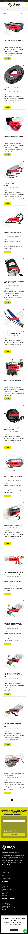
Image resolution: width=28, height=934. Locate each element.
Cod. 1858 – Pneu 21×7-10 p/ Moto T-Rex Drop (14, 88)
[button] (25, 931)
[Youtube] (9, 864)
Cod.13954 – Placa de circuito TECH (13, 525)
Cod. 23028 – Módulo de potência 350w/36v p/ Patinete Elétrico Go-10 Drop (13, 675)
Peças (9, 9)
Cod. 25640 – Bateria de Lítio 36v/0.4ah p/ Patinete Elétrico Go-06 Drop (14, 332)
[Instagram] (4, 864)
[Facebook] (2, 864)
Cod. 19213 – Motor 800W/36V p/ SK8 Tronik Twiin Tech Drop (13, 477)
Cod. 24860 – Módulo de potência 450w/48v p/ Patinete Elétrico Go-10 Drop (13, 625)
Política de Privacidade (15, 924)
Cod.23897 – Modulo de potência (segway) (12, 184)
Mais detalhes (14, 927)
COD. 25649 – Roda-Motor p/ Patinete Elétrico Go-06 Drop (13, 428)
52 (19, 800)
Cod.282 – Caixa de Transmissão (12, 380)
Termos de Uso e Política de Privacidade (11, 829)
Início (2, 9)
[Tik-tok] (7, 864)
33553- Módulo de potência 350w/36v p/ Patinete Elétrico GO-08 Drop (13, 573)
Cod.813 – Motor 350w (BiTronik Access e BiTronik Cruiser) (14, 774)
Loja (6, 9)
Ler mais (7, 58)
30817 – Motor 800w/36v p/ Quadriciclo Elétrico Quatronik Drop (14, 282)
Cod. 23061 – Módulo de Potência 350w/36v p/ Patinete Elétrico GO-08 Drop (13, 725)
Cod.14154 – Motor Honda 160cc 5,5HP (13, 136)
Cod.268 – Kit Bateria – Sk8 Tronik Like (13, 40)
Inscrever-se (14, 834)
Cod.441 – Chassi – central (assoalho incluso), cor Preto (13, 233)
